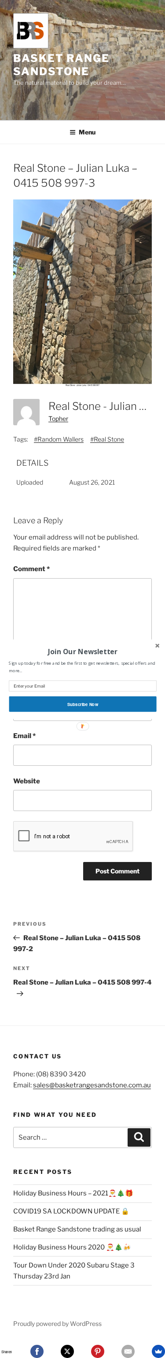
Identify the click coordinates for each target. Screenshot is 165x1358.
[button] (82, 651)
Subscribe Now (82, 704)
